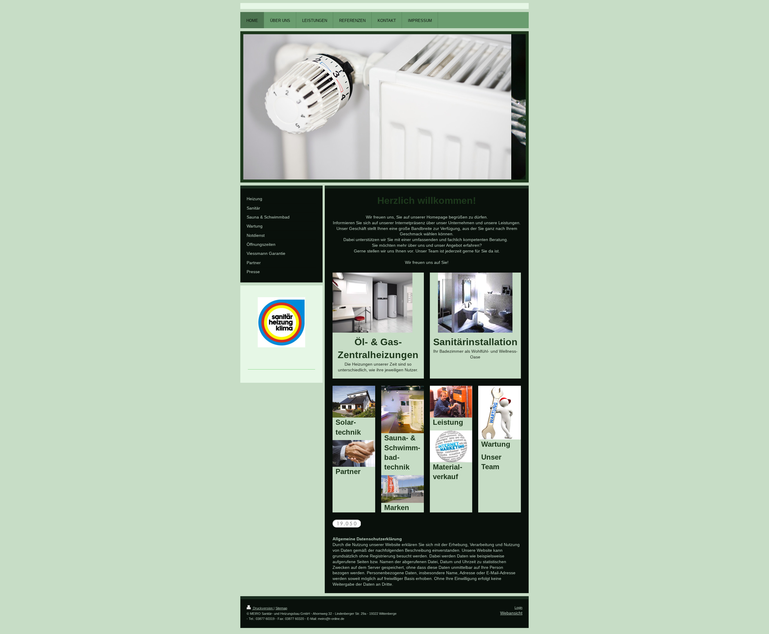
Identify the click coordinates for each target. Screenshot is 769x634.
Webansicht (511, 613)
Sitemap (281, 608)
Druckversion (263, 608)
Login (518, 607)
